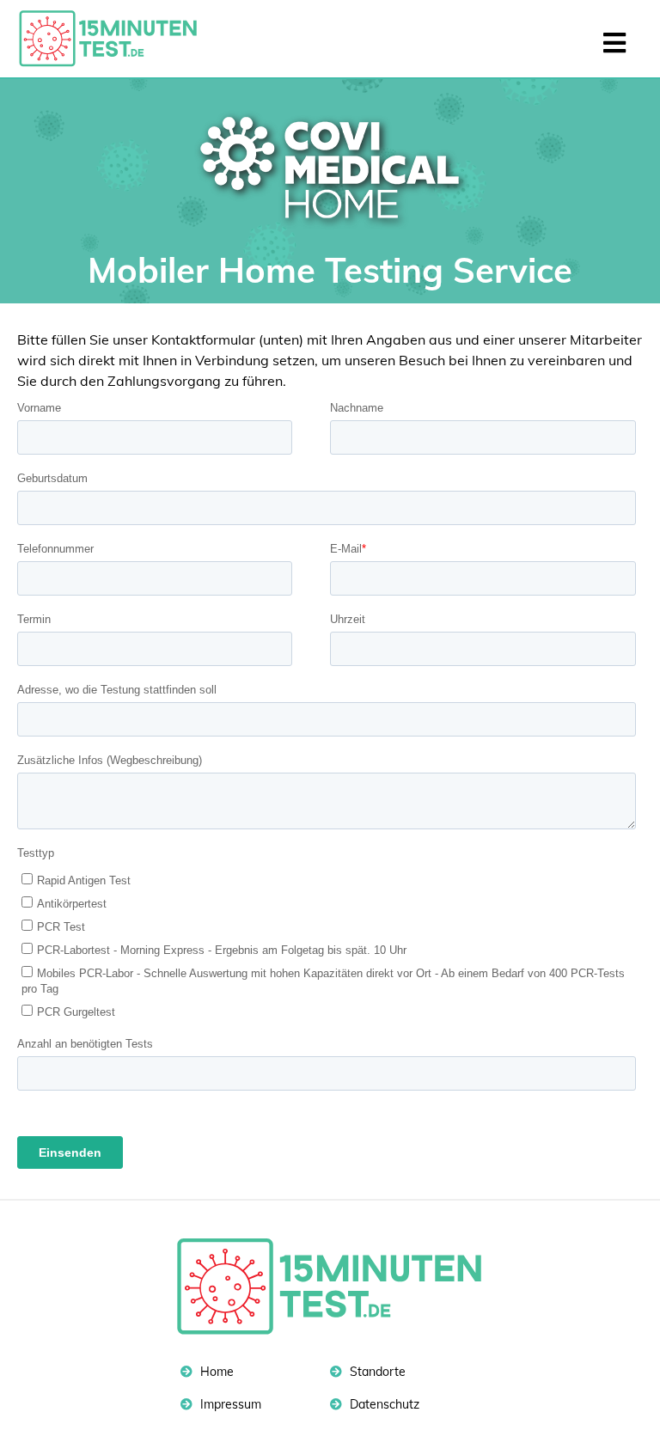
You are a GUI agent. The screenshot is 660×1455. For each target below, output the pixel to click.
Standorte (376, 1371)
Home (215, 1371)
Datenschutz (382, 1404)
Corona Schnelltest (116, 39)
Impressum (229, 1404)
